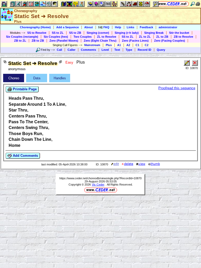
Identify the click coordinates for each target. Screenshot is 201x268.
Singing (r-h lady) (127, 32)
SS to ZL (58, 32)
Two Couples (83, 36)
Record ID (144, 49)
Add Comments (25, 156)
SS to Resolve (36, 32)
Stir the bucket (179, 32)
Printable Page (24, 89)
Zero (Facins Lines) (135, 40)
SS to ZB (75, 32)
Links (130, 27)
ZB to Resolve (183, 36)
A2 (128, 45)
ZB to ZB (38, 40)
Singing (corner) (98, 32)
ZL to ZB (162, 36)
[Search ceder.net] (193, 4)
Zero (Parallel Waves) (63, 40)
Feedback (146, 27)
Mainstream (92, 45)
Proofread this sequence (176, 88)
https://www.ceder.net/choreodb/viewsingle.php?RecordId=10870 (100, 178)
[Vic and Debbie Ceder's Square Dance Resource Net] (172, 4)
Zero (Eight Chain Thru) (100, 40)
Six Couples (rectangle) (22, 36)
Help (118, 27)
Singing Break (154, 32)
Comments (88, 49)
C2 (146, 45)
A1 (119, 45)
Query (161, 49)
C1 (137, 45)
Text (117, 49)
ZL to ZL (145, 36)
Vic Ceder (98, 184)
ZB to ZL (20, 40)
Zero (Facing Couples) (169, 40)
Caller (71, 49)
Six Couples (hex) (56, 36)
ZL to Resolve (106, 36)
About (88, 27)
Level (105, 49)
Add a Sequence (67, 27)
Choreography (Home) (35, 27)
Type (129, 49)
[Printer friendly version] (198, 4)
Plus (109, 45)
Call (59, 49)
